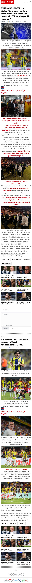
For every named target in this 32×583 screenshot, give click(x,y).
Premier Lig (21, 523)
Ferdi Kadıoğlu (13, 523)
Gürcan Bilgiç (19, 256)
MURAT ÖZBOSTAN (16, 259)
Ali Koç (3, 256)
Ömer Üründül (26, 259)
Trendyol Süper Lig (6, 263)
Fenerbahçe (10, 256)
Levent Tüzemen (6, 259)
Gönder (6, 328)
